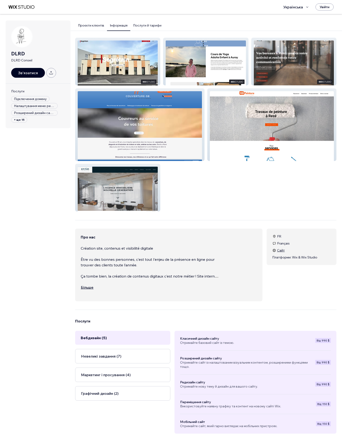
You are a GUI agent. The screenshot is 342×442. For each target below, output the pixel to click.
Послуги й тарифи (147, 25)
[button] (117, 61)
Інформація (118, 25)
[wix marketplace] (21, 7)
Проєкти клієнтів (91, 25)
